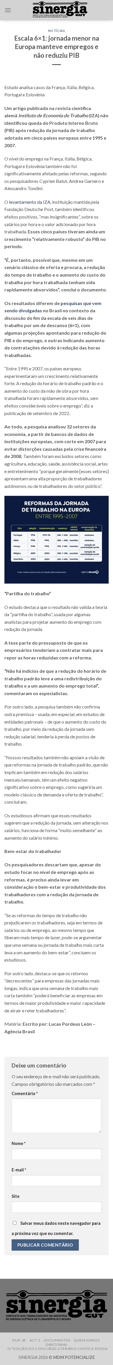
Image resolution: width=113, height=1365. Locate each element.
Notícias (56, 31)
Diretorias (56, 1344)
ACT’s (35, 1340)
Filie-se (19, 1340)
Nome (18, 1143)
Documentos (57, 1340)
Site (15, 1196)
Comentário (25, 1093)
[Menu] (7, 10)
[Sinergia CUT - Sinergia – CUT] (60, 10)
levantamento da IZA (29, 202)
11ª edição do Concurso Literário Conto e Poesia (57, 1348)
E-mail (19, 1169)
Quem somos (86, 1340)
